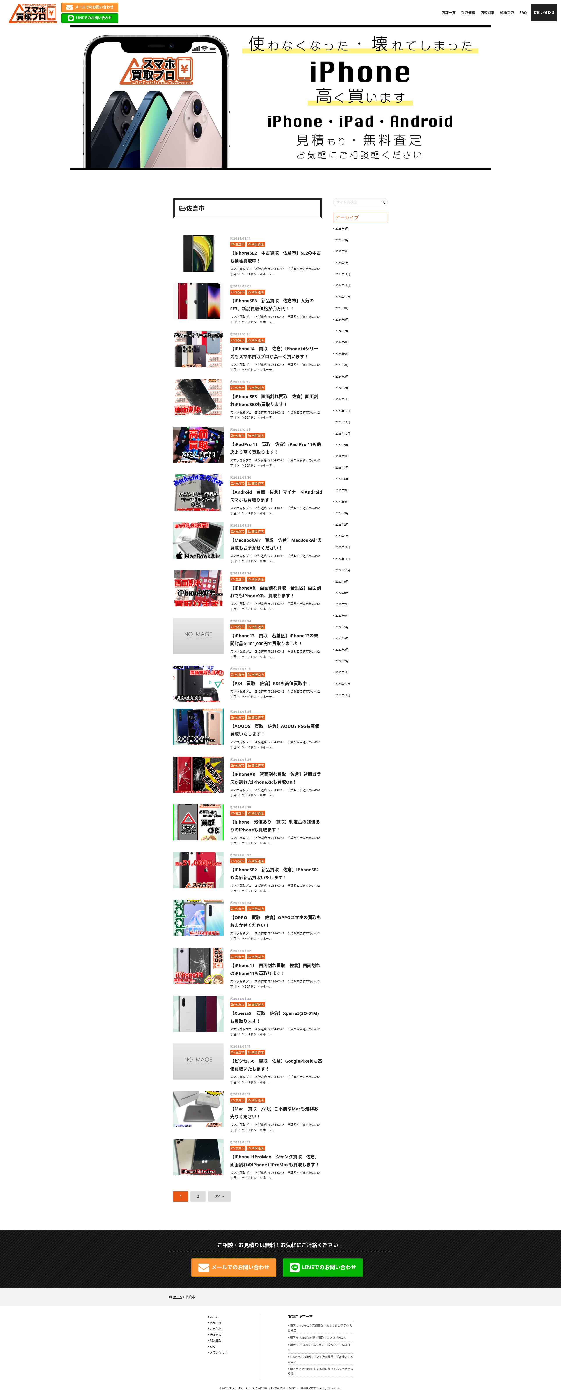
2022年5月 (342, 627)
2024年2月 (342, 388)
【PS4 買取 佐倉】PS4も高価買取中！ (270, 683)
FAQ (523, 12)
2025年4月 (342, 229)
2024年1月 (342, 399)
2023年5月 (342, 490)
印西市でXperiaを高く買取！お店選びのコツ (318, 1337)
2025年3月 (342, 240)
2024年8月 (342, 320)
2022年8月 (342, 593)
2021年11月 (342, 695)
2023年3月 (342, 513)
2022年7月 (342, 604)
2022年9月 (342, 581)
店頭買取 (488, 12)
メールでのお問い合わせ (94, 7)
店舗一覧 (449, 12)
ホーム (214, 1317)
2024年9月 (342, 308)
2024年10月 (342, 297)
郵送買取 (507, 12)
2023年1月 (342, 536)
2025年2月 (342, 251)
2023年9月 (342, 445)
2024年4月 (342, 365)
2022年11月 (342, 559)
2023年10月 (342, 433)
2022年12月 (342, 547)
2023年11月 (342, 422)
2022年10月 (342, 570)
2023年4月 (342, 502)
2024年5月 (342, 354)
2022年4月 (342, 638)
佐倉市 (239, 244)
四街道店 (258, 244)
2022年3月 (342, 650)
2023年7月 (342, 467)
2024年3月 (342, 376)
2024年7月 (342, 331)
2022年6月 (342, 616)
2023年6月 (342, 479)
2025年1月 (342, 263)
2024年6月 (342, 342)
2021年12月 (342, 684)
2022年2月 (342, 661)
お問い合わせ (543, 12)
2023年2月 (342, 524)
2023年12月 (342, 411)
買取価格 (468, 12)
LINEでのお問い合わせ (94, 17)
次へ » (219, 1196)
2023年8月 (342, 456)
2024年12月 (342, 274)
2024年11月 (342, 285)
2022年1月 (342, 672)
